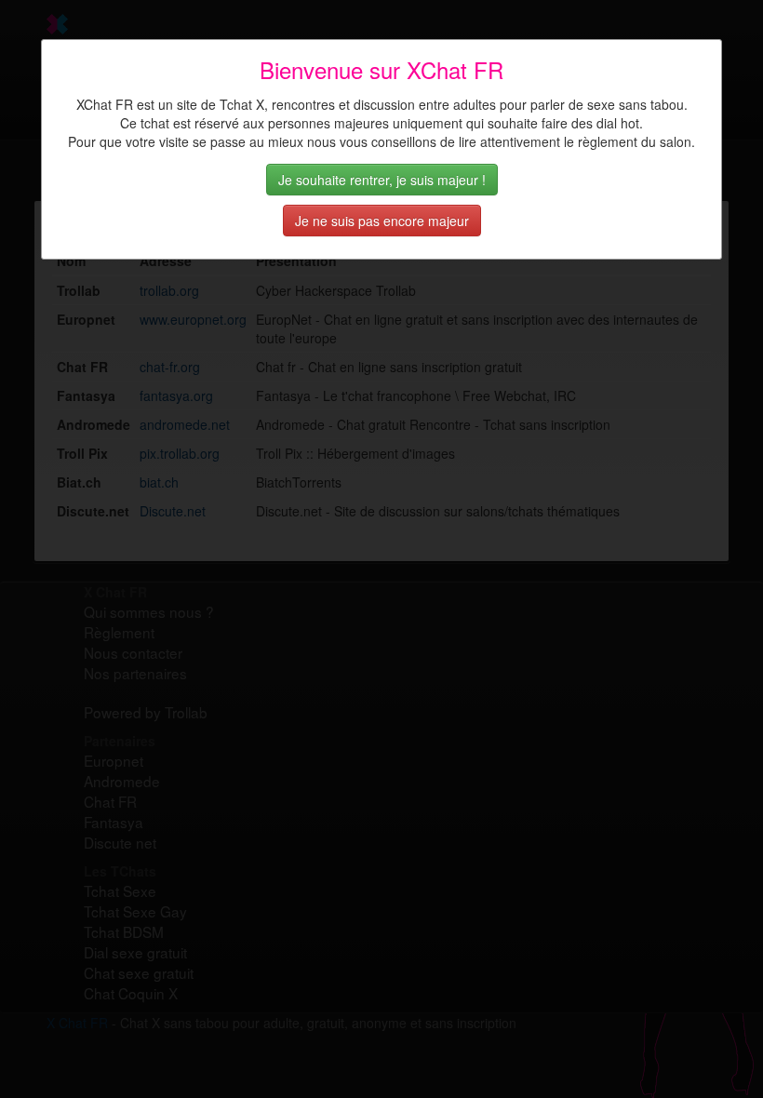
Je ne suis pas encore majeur (382, 220)
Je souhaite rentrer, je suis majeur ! (382, 179)
